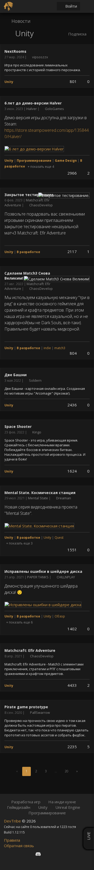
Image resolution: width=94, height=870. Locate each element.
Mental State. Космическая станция (39, 492)
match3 (59, 348)
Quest (59, 537)
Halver (32, 108)
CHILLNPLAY (66, 577)
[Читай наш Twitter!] (48, 853)
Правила (12, 840)
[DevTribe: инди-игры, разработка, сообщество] (9, 6)
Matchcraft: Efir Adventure (29, 650)
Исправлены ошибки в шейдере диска (43, 571)
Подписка (76, 33)
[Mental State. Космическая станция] (39, 525)
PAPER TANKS (38, 577)
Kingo (36, 432)
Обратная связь (19, 845)
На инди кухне (62, 801)
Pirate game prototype (26, 706)
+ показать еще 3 (19, 543)
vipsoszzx (40, 57)
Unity (47, 537)
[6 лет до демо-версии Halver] (34, 148)
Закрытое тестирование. (29, 194)
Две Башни (15, 374)
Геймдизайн (18, 807)
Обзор (60, 616)
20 (66, 771)
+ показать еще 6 (19, 622)
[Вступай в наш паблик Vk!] (28, 853)
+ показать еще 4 (41, 166)
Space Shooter (18, 426)
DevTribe (13, 821)
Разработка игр (25, 801)
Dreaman (63, 498)
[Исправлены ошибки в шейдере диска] (42, 604)
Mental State (38, 498)
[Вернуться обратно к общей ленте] (9, 34)
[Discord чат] (38, 853)
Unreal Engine (67, 807)
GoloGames (54, 108)
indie (47, 348)
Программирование (47, 812)
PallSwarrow (40, 712)
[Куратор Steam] (65, 853)
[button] (23, 21)
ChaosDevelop (41, 205)
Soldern (35, 380)
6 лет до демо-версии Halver (33, 103)
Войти (70, 6)
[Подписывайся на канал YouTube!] (57, 853)
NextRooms (15, 51)
